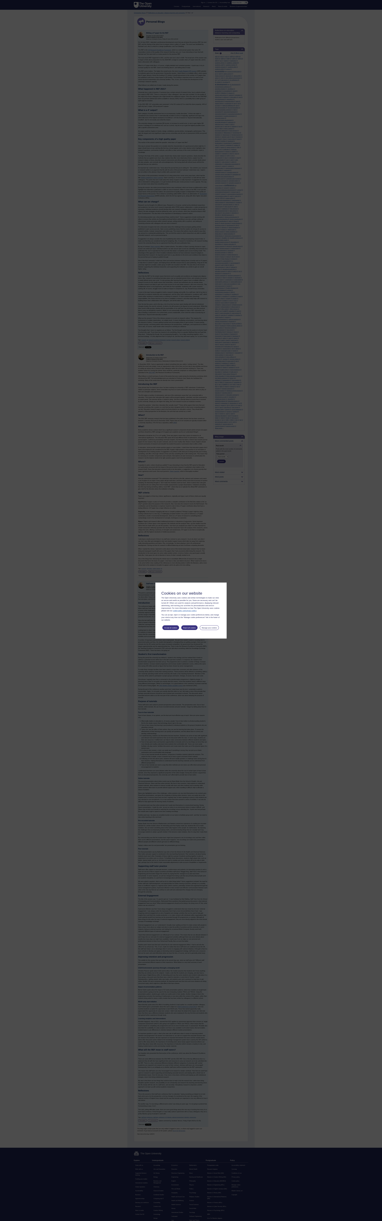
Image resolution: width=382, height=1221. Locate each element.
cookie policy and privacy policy (184, 611)
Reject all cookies (189, 628)
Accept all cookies (170, 628)
